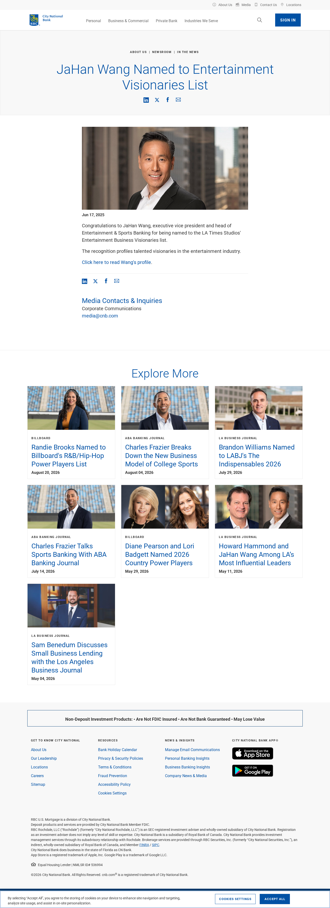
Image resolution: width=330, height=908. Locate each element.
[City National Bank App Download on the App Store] (252, 758)
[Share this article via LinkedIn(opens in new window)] (146, 100)
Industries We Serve (201, 20)
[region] (165, 899)
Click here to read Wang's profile (116, 262)
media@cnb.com (100, 315)
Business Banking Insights (187, 766)
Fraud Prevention (112, 775)
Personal (93, 20)
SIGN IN (288, 19)
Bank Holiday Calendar (117, 749)
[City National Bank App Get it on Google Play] (252, 775)
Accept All (275, 899)
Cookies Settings (112, 792)
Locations (39, 766)
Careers (37, 775)
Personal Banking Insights (187, 758)
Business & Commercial (128, 20)
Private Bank (166, 20)
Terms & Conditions (114, 766)
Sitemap (38, 784)
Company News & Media (186, 775)
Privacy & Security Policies (120, 758)
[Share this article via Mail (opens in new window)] (178, 99)
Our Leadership (44, 758)
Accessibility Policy (114, 784)
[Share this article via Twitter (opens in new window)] (157, 99)
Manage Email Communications (192, 749)
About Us (38, 749)
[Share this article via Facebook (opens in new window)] (167, 99)
